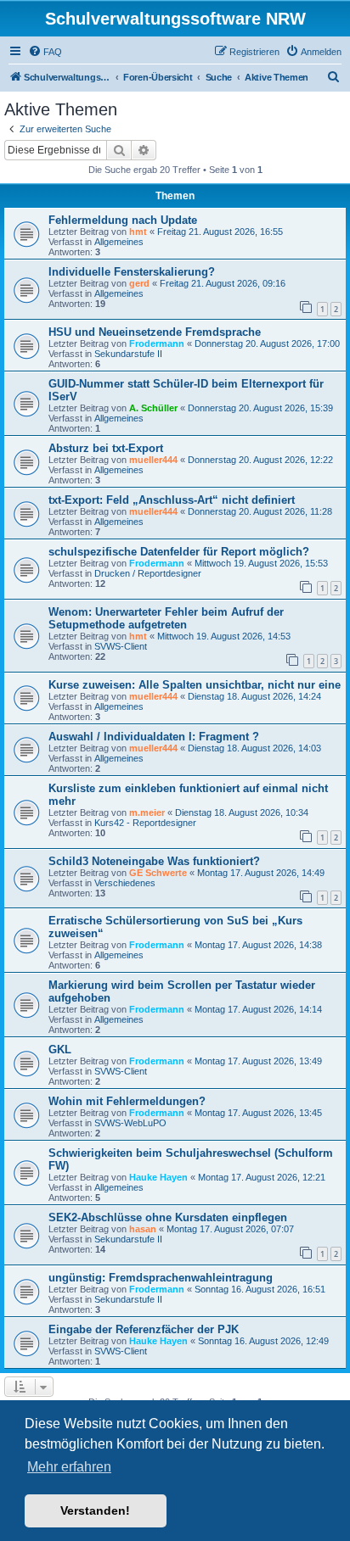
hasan (142, 1229)
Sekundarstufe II (128, 354)
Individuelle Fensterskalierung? (131, 271)
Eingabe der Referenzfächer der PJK (143, 1329)
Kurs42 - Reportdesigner (145, 823)
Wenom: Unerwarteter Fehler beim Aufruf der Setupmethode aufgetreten (166, 618)
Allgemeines (119, 242)
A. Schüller (153, 408)
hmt (138, 231)
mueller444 (153, 460)
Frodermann (156, 343)
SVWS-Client (120, 646)
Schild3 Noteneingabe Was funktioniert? (154, 861)
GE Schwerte (158, 873)
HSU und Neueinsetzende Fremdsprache (154, 332)
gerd (139, 283)
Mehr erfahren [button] (69, 1467)
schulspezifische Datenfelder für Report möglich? (178, 551)
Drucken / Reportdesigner (147, 573)
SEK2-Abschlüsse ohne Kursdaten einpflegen (167, 1217)
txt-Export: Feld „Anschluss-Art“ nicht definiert (171, 500)
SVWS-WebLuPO (130, 1123)
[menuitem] (45, 52)
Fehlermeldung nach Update (122, 220)
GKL (59, 1049)
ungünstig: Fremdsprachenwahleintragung (160, 1277)
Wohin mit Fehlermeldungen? (127, 1101)
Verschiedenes (124, 883)
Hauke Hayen (158, 1177)
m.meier (147, 812)
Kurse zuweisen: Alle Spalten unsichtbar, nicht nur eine (194, 684)
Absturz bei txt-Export (105, 448)
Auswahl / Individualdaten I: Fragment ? (153, 736)
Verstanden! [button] (95, 1510)
